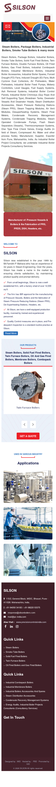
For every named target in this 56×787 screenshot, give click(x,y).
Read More (11, 333)
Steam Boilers (12, 647)
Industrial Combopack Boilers (19, 682)
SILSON (23, 768)
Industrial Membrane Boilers (19, 686)
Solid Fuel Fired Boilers (16, 656)
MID (19, 761)
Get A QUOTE (28, 436)
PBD (35, 761)
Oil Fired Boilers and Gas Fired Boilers (24, 665)
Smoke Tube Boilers (15, 651)
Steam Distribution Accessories (20, 695)
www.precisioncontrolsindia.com (31, 621)
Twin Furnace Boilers (15, 660)
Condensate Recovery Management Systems (27, 700)
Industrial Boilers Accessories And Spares (25, 691)
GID (28, 764)
